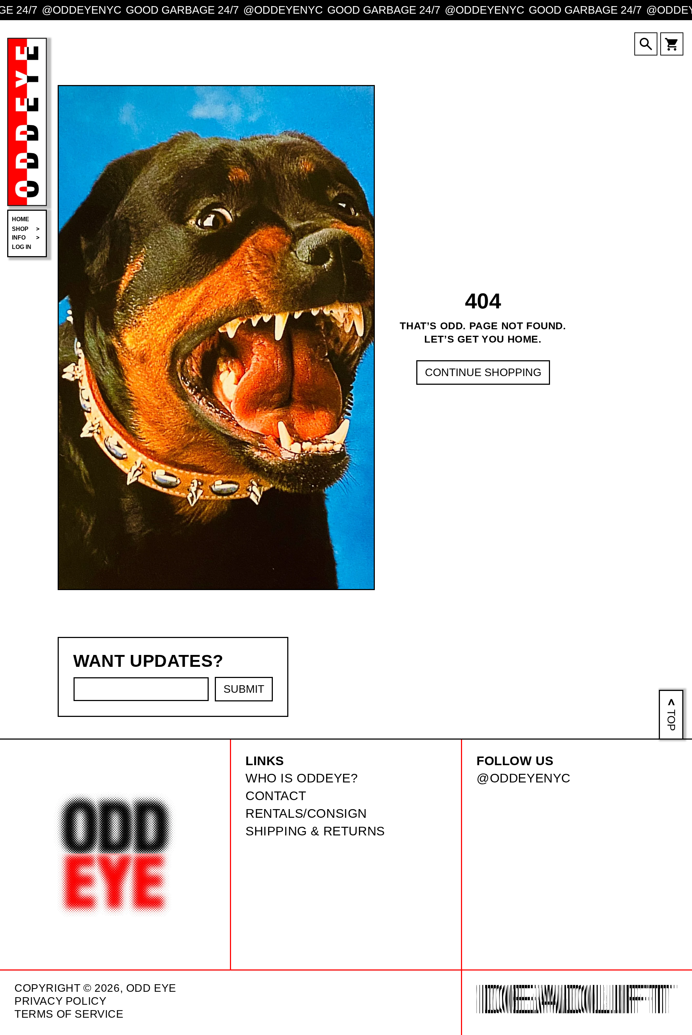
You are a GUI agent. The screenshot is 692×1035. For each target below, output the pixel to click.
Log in (21, 247)
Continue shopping (483, 372)
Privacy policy (60, 1001)
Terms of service (69, 1014)
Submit (243, 689)
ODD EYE (151, 988)
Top (671, 720)
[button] (27, 229)
